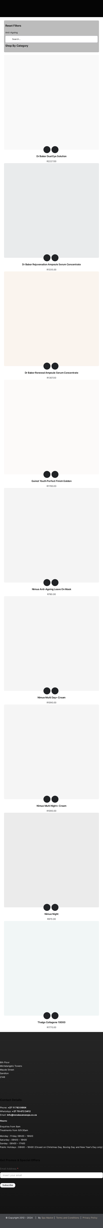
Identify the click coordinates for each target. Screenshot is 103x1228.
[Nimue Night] (51, 814)
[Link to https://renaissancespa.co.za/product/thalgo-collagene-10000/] (46, 1015)
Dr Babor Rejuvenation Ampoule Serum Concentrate (51, 264)
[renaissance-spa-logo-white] (24, 3)
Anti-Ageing (11, 32)
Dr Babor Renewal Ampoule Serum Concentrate (51, 372)
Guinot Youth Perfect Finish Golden (52, 481)
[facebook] (1, 1090)
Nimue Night (51, 914)
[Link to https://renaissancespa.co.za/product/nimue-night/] (46, 907)
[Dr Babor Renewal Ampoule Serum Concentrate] (51, 273)
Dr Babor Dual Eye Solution (51, 156)
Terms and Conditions (67, 1217)
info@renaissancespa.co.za (22, 1115)
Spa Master (47, 1217)
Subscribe (7, 1185)
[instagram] (11, 1090)
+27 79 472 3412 (21, 1111)
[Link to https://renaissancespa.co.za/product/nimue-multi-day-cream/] (46, 690)
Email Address (9, 1168)
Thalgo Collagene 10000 (51, 1022)
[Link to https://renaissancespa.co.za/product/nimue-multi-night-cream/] (46, 799)
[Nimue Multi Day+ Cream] (51, 598)
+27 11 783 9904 (17, 1107)
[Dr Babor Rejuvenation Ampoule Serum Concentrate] (51, 165)
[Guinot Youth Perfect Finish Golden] (51, 381)
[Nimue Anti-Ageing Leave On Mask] (51, 489)
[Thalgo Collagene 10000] (51, 922)
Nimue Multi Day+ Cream (51, 697)
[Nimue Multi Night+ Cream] (51, 706)
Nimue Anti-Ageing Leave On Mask (51, 589)
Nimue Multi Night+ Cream (51, 805)
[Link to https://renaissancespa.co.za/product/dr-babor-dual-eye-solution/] (46, 149)
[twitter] (6, 1090)
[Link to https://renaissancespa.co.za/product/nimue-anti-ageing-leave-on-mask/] (46, 582)
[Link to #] (96, 8)
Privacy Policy (90, 1217)
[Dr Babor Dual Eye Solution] (51, 56)
